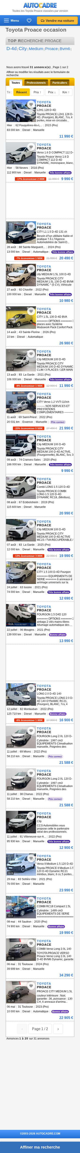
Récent (21, 92)
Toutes (16, 82)
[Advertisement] (39, 189)
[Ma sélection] (29, 20)
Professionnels (36, 82)
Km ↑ (66, 92)
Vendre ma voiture (60, 20)
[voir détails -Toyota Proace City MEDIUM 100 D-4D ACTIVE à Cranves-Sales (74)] (21, 445)
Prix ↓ (52, 92)
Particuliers (59, 82)
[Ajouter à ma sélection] (31, 104)
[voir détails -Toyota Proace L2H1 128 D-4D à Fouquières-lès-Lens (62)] (21, 111)
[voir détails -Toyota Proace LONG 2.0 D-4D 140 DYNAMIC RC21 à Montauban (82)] (21, 694)
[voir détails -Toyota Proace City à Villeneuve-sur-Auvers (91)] (21, 822)
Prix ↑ (37, 92)
